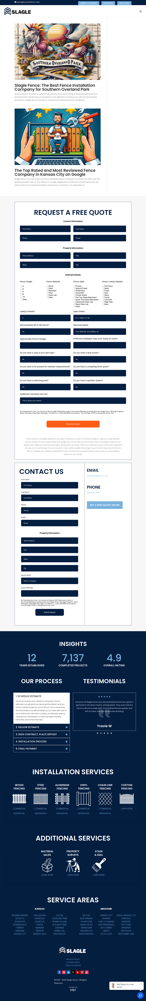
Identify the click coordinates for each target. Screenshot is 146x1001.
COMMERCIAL (19, 808)
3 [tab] (104, 733)
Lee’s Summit (106, 927)
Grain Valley (86, 924)
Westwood (59, 934)
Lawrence (40, 918)
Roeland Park (60, 924)
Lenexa (39, 924)
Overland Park (59, 918)
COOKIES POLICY (73, 962)
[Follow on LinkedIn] (68, 972)
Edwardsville (20, 924)
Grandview (86, 927)
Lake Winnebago (106, 924)
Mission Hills (39, 934)
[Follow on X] (73, 972)
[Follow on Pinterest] (82, 972)
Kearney (106, 918)
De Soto (20, 918)
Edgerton (20, 921)
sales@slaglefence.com (97, 475)
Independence (86, 934)
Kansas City (20, 934)
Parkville (126, 918)
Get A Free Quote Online (105, 505)
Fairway (20, 927)
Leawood (40, 921)
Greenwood (86, 930)
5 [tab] (111, 733)
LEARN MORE (127, 808)
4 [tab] (107, 733)
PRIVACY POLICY (73, 959)
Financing (108, 3)
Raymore (126, 921)
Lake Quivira (40, 915)
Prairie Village (59, 921)
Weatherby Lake (126, 934)
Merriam (40, 927)
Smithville (126, 930)
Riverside (126, 927)
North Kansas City (126, 915)
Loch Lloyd (106, 934)
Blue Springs (86, 918)
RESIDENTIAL (19, 813)
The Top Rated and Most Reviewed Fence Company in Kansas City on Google (55, 172)
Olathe (59, 915)
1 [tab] (97, 733)
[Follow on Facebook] (59, 972)
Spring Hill (59, 930)
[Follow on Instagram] (64, 972)
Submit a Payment (88, 3)
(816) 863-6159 (93, 492)
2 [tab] (101, 733)
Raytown (126, 924)
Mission (40, 930)
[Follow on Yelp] (77, 972)
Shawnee (59, 927)
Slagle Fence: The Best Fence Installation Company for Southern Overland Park (55, 87)
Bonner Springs (20, 915)
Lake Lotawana (106, 921)
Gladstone (86, 921)
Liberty (106, 930)
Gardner (19, 930)
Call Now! (124, 3)
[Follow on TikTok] (87, 972)
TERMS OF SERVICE (73, 965)
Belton (86, 915)
